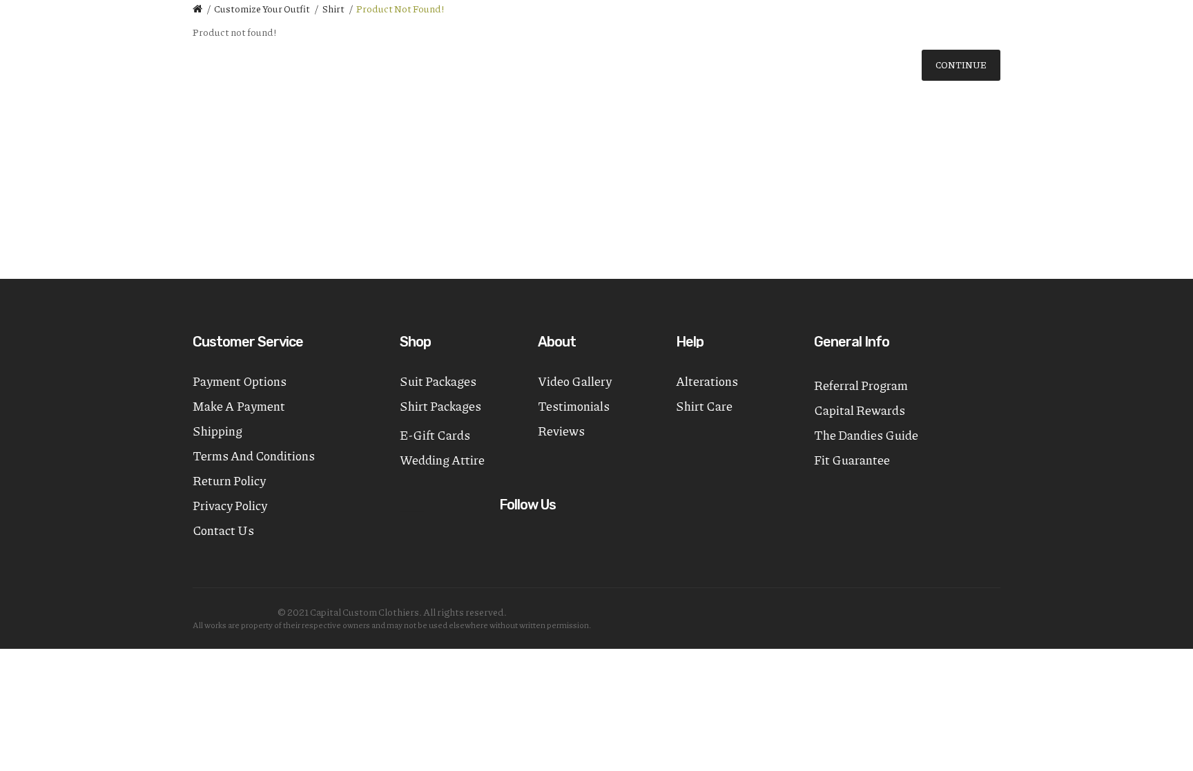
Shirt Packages (440, 406)
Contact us (223, 530)
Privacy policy (230, 505)
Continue (961, 65)
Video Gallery (575, 381)
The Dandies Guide (866, 435)
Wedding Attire (442, 460)
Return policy (229, 480)
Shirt (333, 8)
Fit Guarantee (852, 460)
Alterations (707, 381)
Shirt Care (704, 406)
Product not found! (400, 8)
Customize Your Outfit (262, 8)
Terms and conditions (254, 456)
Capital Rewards (859, 410)
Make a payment (239, 406)
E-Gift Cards (435, 435)
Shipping (217, 431)
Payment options (240, 381)
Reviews (561, 431)
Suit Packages (438, 381)
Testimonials (574, 406)
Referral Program (861, 385)
